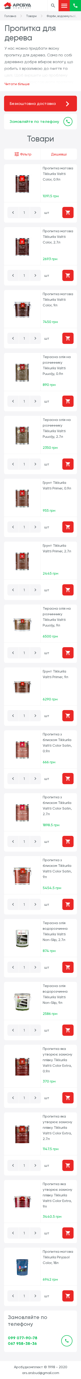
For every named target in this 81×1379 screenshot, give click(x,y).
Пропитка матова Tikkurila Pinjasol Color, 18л (58, 1257)
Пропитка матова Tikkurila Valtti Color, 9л (58, 299)
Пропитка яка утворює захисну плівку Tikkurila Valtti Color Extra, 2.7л (57, 1127)
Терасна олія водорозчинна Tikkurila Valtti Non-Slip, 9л (55, 994)
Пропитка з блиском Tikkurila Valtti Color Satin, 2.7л (57, 805)
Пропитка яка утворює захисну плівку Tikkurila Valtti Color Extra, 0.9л (57, 1060)
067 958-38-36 (22, 1343)
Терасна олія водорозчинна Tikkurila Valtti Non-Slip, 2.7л (55, 931)
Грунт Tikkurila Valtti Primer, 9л (55, 674)
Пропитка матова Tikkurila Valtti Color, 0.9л (58, 174)
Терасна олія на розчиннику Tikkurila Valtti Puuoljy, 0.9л (57, 365)
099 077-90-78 (22, 1337)
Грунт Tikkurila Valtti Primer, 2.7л (57, 548)
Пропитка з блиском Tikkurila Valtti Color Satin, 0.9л (57, 742)
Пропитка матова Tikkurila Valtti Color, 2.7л (58, 236)
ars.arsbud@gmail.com (40, 1373)
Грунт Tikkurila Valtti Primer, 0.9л (57, 485)
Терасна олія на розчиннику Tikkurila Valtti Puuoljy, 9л (57, 616)
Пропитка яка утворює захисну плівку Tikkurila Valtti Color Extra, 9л (57, 1195)
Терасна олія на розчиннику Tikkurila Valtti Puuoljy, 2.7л (57, 428)
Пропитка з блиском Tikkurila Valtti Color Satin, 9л (57, 868)
